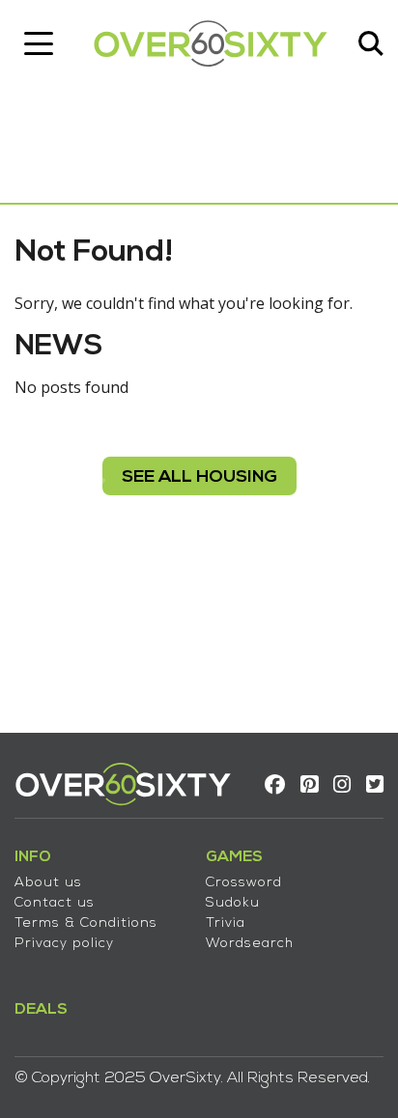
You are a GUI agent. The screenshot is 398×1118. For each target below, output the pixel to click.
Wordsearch (250, 943)
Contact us (54, 903)
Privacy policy (64, 943)
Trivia (225, 923)
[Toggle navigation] (38, 43)
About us (48, 883)
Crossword (244, 883)
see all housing (199, 477)
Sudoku (233, 903)
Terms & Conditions (85, 923)
